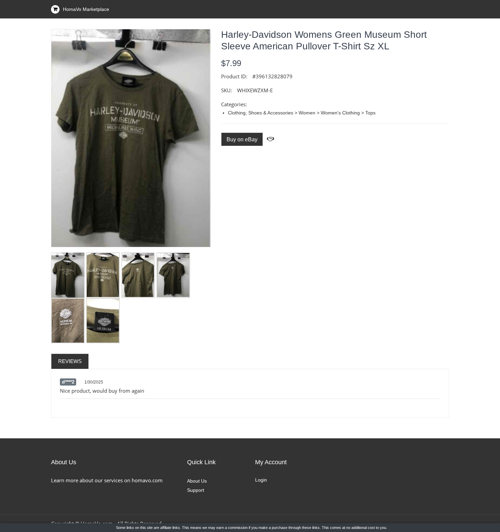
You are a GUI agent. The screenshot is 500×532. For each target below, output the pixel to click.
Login (261, 480)
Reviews (70, 361)
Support (195, 490)
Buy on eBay (242, 139)
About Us (197, 481)
